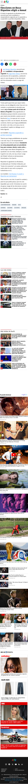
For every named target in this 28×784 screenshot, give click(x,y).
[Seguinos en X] (12, 764)
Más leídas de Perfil (8, 331)
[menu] (2, 1)
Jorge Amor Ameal (14, 74)
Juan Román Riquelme (10, 69)
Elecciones (10, 207)
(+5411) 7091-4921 (8, 780)
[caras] (14, 704)
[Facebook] (9, 764)
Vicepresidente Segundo (6, 210)
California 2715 (8, 779)
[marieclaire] (14, 680)
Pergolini (24, 207)
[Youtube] (16, 764)
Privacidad (3, 771)
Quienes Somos (4, 769)
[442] (14, 760)
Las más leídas (6, 270)
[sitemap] (22, 764)
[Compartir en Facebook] (2, 64)
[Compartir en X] (6, 64)
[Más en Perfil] (9, 652)
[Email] (14, 64)
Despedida (3, 207)
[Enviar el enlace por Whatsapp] (10, 64)
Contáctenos (3, 770)
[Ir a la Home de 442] (6, 2)
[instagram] (6, 764)
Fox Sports (17, 207)
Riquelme (14, 204)
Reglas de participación (19, 770)
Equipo (16, 769)
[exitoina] (14, 656)
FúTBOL (2, 5)
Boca (8, 118)
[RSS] (19, 764)
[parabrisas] (14, 728)
